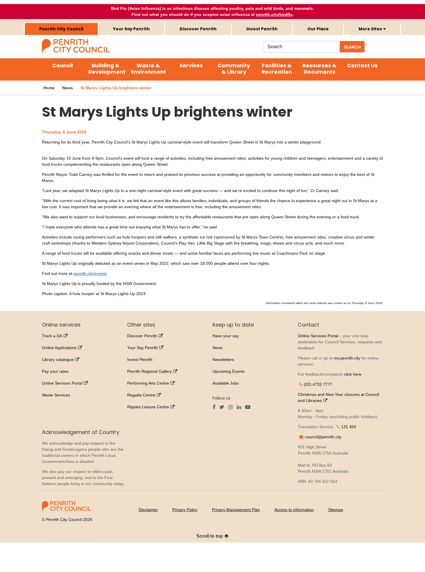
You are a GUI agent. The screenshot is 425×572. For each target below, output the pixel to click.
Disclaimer (148, 509)
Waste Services (56, 395)
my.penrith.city (347, 358)
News (217, 347)
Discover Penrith (198, 29)
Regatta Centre (141, 395)
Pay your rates (55, 371)
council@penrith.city (323, 437)
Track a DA (52, 335)
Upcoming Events (228, 371)
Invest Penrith (262, 29)
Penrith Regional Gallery (149, 371)
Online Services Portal (62, 383)
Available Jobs (225, 383)
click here (352, 374)
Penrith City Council (61, 29)
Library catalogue (58, 359)
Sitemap (335, 509)
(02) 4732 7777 (318, 384)
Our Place (318, 29)
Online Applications (59, 347)
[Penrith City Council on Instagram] (232, 407)
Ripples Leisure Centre (148, 407)
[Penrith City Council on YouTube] (249, 407)
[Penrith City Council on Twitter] (223, 407)
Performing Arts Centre (148, 383)
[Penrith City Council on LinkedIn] (240, 407)
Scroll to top (209, 536)
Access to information (294, 509)
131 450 (348, 426)
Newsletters (223, 359)
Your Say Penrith (131, 29)
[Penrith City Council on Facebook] (215, 407)
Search (352, 47)
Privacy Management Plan (236, 509)
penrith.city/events (90, 273)
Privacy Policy (184, 509)
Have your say (225, 335)
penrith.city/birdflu (274, 14)
